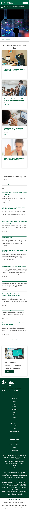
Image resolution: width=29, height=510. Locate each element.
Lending (14, 412)
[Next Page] (18, 339)
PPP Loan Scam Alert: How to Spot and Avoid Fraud (14, 281)
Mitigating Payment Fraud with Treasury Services (14, 266)
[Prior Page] (10, 339)
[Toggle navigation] (1, 3)
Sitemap (15, 434)
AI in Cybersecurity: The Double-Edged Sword (13, 310)
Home (3, 39)
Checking (14, 398)
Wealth (14, 417)
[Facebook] (4, 391)
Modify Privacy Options (14, 444)
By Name (4, 188)
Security (14, 447)
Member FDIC (14, 450)
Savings (14, 401)
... (15, 339)
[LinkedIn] (2, 391)
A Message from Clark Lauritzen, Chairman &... (14, 502)
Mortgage (14, 409)
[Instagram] (9, 391)
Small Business (14, 415)
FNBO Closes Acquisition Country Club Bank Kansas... (14, 505)
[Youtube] (17, 391)
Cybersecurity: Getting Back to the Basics (14, 508)
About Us (14, 425)
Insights (8, 39)
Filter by (5, 184)
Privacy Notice (14, 442)
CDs (15, 404)
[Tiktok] (12, 391)
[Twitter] (7, 391)
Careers (14, 428)
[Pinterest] (14, 391)
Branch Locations (14, 431)
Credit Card (14, 406)
